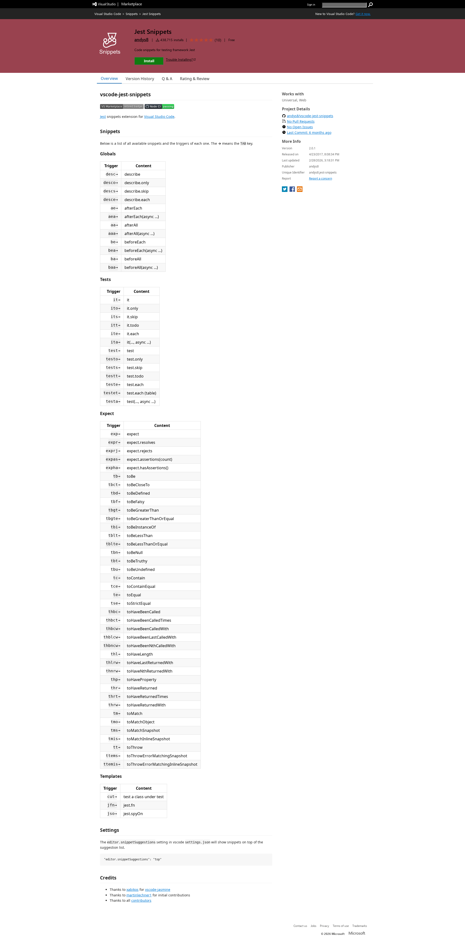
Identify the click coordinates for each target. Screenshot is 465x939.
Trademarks (359, 926)
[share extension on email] (299, 190)
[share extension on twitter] (285, 190)
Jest (103, 116)
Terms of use (341, 926)
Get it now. (363, 14)
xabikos (132, 889)
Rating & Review (194, 78)
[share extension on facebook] (292, 190)
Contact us (300, 926)
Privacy (324, 926)
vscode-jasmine (157, 889)
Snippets (132, 14)
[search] (370, 4)
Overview (109, 78)
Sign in (311, 4)
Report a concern (320, 178)
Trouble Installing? (179, 59)
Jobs (313, 926)
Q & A (167, 78)
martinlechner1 (139, 895)
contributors (141, 900)
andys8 (141, 39)
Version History (140, 78)
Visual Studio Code (107, 14)
